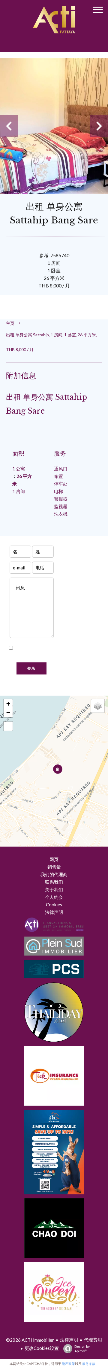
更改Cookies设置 (42, 1348)
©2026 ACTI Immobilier (30, 1340)
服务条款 (88, 1364)
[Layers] (97, 706)
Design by (82, 1348)
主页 (10, 323)
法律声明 (69, 1339)
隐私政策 (31, 655)
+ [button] (8, 703)
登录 (31, 668)
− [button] (8, 712)
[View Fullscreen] (8, 726)
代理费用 (93, 1339)
